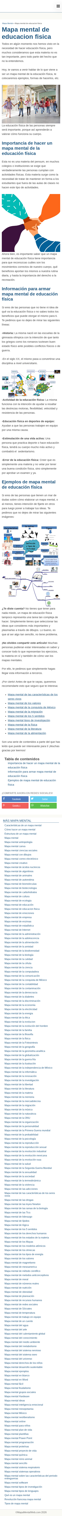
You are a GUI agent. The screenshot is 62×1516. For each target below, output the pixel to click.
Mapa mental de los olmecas (20, 1250)
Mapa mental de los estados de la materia (27, 1237)
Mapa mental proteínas (17, 1446)
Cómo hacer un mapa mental (20, 829)
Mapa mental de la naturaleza (20, 1113)
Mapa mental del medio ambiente (22, 1342)
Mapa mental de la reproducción (22, 1143)
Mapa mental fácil (14, 1384)
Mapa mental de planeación (19, 1296)
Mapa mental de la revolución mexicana (26, 1155)
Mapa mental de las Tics (17, 1212)
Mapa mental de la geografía (20, 1047)
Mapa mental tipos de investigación (29, 720)
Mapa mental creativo (16, 863)
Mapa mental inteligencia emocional (24, 1404)
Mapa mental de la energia (19, 1013)
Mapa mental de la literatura (24, 728)
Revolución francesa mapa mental (23, 1499)
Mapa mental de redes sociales (21, 1304)
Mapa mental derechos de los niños (23, 1363)
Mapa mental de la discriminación (22, 1001)
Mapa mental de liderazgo (18, 1216)
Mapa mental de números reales (22, 1283)
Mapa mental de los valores (24, 703)
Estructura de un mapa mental (20, 833)
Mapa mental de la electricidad (21, 1009)
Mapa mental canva (15, 846)
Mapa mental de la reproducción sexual (25, 1147)
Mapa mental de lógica (17, 1225)
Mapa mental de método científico (22, 1271)
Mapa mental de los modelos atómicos (25, 1246)
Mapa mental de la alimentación (27, 733)
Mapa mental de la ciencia (19, 967)
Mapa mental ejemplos (17, 1371)
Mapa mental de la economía (20, 1005)
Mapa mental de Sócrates (18, 1308)
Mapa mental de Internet (17, 930)
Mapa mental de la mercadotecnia (23, 1101)
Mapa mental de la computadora (22, 971)
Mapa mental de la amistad (19, 946)
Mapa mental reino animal (18, 1459)
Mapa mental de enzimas (18, 921)
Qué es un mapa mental (17, 1495)
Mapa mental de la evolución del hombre (26, 1026)
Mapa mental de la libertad (19, 1084)
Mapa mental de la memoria (19, 1097)
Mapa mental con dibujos (18, 854)
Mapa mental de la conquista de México (32, 707)
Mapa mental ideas (15, 1400)
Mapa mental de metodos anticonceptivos (27, 1275)
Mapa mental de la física (22, 724)
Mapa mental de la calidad (19, 959)
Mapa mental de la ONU (17, 1118)
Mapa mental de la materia (19, 1093)
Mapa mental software (16, 1482)
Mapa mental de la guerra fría (20, 1059)
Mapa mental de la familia (18, 1030)
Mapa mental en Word (16, 1379)
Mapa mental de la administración (22, 934)
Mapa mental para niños (17, 1425)
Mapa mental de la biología (19, 955)
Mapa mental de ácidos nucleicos (22, 867)
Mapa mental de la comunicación (22, 976)
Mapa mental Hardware (17, 1396)
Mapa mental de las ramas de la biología (26, 1208)
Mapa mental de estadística (19, 925)
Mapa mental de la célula (18, 963)
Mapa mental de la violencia (19, 1184)
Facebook (16, 799)
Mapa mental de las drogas (19, 1200)
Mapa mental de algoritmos (19, 871)
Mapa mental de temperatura (20, 1313)
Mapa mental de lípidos (17, 1221)
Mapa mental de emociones (19, 913)
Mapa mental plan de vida (18, 1430)
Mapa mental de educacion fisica (22, 909)
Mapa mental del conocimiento (21, 1338)
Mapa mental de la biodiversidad (22, 950)
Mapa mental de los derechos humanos (25, 1233)
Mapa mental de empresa (18, 917)
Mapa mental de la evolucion (20, 1022)
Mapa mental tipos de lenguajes (22, 1491)
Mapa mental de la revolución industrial (25, 1151)
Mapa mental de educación (19, 905)
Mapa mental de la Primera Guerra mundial (27, 1130)
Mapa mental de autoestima (19, 879)
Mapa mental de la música (19, 1109)
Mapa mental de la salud (18, 1164)
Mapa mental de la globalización (22, 1055)
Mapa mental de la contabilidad (21, 984)
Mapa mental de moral (16, 1279)
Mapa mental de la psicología (20, 1139)
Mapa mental (11, 838)
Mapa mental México (16, 1413)
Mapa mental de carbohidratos (21, 892)
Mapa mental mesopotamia (19, 1409)
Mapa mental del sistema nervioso (23, 1350)
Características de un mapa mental (23, 825)
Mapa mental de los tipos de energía (24, 1254)
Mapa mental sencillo (16, 1463)
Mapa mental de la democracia (21, 992)
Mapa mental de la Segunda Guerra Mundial (28, 1168)
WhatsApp (44, 805)
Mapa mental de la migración (25, 711)
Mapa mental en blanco (17, 1375)
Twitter (45, 799)
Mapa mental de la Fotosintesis (21, 1042)
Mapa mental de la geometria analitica (25, 1051)
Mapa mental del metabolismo (21, 1346)
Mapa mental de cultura (17, 896)
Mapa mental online (15, 1421)
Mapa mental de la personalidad (22, 1126)
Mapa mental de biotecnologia (21, 888)
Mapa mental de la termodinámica (23, 1180)
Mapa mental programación (19, 1442)
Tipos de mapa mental (16, 1503)
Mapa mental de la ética (17, 1017)
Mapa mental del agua (16, 1325)
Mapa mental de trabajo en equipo (23, 1317)
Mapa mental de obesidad (18, 1292)
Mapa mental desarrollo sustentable (24, 1367)
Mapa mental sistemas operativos (22, 1471)
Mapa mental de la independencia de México (28, 1067)
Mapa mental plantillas (17, 1434)
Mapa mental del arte (16, 1329)
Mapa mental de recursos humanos (23, 1300)
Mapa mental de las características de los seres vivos (30, 1194)
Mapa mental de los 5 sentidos (26, 716)
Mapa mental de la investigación (22, 1080)
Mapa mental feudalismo (18, 1388)
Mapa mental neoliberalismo (20, 1417)
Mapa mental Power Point (18, 1438)
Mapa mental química (16, 1455)
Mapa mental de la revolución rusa (23, 1159)
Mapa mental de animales (18, 875)
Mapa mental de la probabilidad (21, 1134)
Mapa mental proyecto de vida (21, 1450)
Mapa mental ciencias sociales (21, 850)
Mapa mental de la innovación (21, 1076)
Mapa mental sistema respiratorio (22, 1467)
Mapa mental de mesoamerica (21, 1267)
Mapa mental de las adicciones (21, 1189)
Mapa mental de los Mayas (19, 1241)
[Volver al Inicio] (31, 11)
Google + (16, 805)
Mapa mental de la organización (22, 1122)
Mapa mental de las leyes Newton (23, 1204)
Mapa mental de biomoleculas (21, 884)
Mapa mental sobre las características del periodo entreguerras (31, 1477)
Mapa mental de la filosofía (19, 1034)
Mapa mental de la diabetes (19, 996)
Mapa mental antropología (18, 842)
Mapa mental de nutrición (18, 1287)
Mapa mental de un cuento (19, 1321)
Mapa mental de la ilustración (20, 1063)
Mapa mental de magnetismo (20, 1262)
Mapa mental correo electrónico (21, 859)
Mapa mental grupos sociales (20, 1392)
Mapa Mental (7, 23)
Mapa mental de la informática (21, 1072)
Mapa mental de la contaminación (22, 988)
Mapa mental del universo (18, 1359)
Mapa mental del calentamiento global (25, 1333)
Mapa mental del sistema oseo (21, 1354)
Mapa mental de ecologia (18, 900)
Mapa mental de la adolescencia (22, 938)
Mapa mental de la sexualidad (21, 1172)
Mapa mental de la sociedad (20, 1176)
